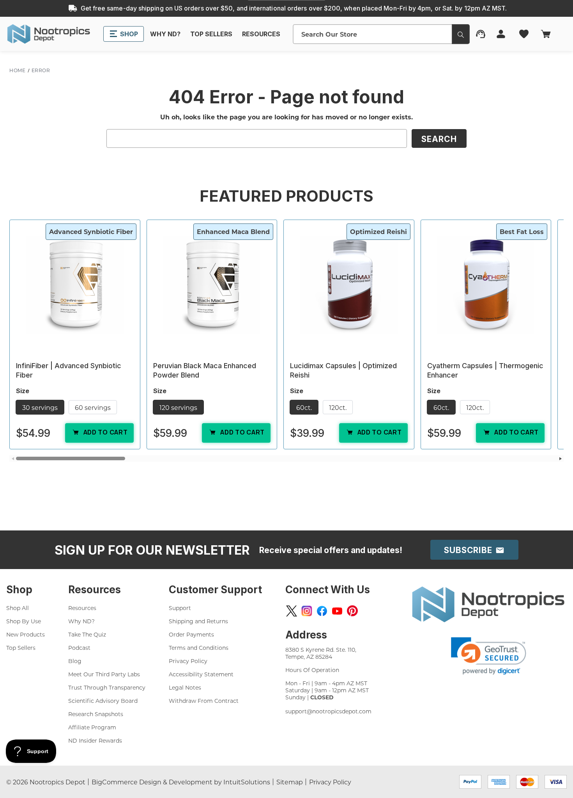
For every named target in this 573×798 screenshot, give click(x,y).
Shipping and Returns (198, 621)
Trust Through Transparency (106, 687)
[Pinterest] (352, 611)
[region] (286, 341)
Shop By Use (23, 621)
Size (23, 391)
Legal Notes (185, 687)
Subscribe (469, 550)
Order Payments (191, 634)
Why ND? (81, 621)
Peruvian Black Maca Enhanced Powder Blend (204, 370)
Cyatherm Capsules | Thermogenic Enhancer (485, 370)
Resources (82, 608)
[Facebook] (322, 611)
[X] (291, 611)
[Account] (501, 34)
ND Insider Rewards (95, 740)
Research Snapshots (95, 714)
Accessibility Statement (201, 674)
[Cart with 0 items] (552, 34)
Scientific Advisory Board (103, 700)
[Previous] (12, 458)
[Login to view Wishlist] (525, 34)
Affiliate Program (92, 727)
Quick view (75, 285)
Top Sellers (20, 647)
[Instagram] (307, 611)
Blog (74, 661)
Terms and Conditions (198, 647)
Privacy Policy (188, 661)
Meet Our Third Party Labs (104, 674)
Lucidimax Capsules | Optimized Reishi (343, 370)
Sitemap (289, 782)
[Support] (481, 34)
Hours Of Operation (312, 670)
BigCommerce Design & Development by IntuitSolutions (181, 782)
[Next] (560, 458)
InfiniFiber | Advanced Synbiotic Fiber (68, 370)
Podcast (79, 647)
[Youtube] (337, 611)
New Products (25, 634)
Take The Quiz (87, 634)
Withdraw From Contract (204, 700)
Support (180, 608)
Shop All (17, 608)
